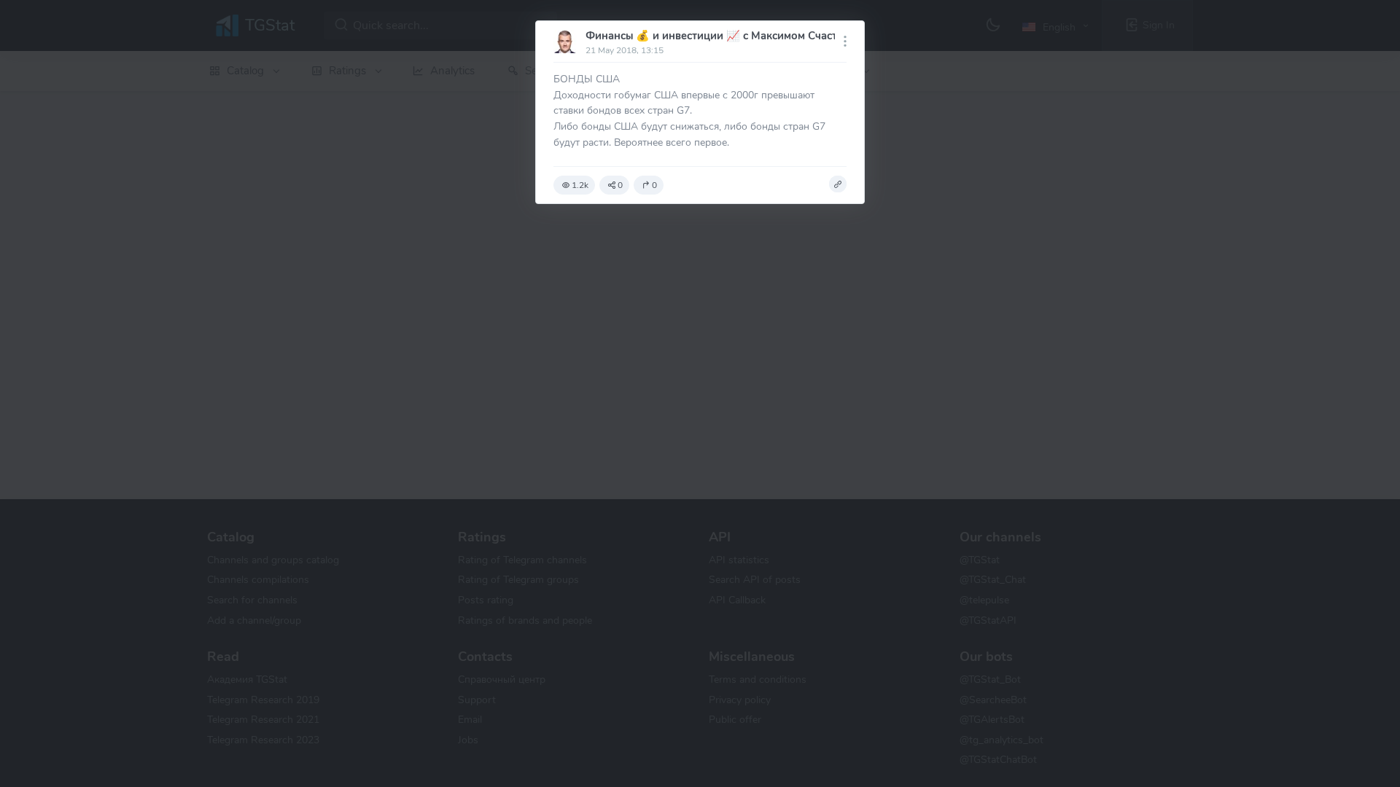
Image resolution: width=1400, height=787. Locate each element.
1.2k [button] (580, 185)
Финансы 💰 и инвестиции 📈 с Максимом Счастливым (728, 35)
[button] (838, 184)
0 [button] (620, 185)
